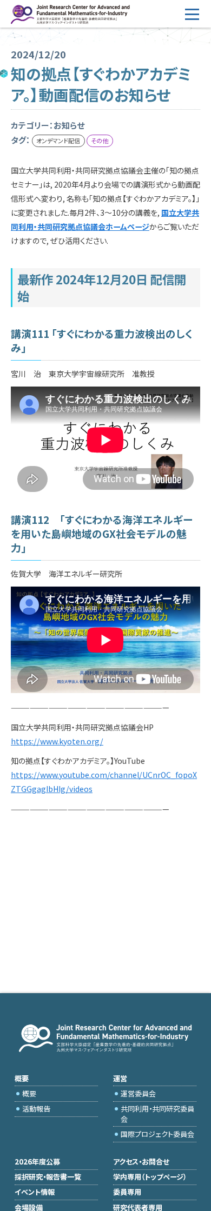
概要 (29, 1093)
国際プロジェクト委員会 (157, 1134)
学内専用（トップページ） (150, 1177)
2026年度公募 (37, 1161)
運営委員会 (138, 1093)
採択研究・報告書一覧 (48, 1177)
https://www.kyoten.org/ (57, 741)
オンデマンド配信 (58, 140)
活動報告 (36, 1108)
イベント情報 (35, 1192)
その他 (99, 140)
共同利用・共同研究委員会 (157, 1113)
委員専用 (127, 1192)
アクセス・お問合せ (141, 1161)
